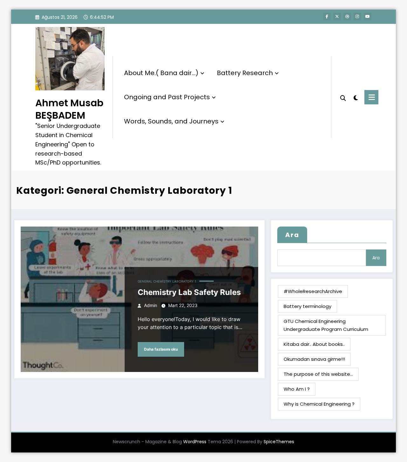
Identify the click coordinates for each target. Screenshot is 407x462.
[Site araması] (343, 97)
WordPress (194, 441)
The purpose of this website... (318, 374)
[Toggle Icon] (371, 97)
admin (150, 305)
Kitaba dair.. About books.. (314, 344)
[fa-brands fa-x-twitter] (337, 16)
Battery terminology (307, 306)
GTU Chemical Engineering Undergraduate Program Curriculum (326, 325)
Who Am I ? (297, 389)
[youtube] (367, 16)
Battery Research (245, 72)
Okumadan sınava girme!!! (314, 359)
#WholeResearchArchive (313, 291)
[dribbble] (347, 16)
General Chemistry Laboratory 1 (167, 281)
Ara (292, 234)
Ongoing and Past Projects (167, 97)
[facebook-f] (327, 16)
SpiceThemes (279, 441)
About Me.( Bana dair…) (161, 72)
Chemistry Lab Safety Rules (189, 292)
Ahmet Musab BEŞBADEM (69, 109)
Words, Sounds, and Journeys (171, 121)
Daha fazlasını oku (161, 349)
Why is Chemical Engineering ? (319, 404)
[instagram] (357, 16)
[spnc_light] (355, 97)
